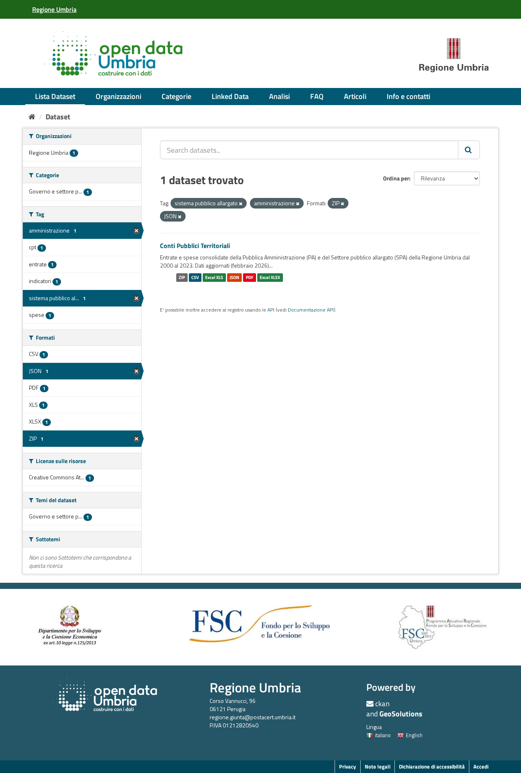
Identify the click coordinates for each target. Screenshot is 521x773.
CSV (195, 277)
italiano (383, 735)
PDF (250, 277)
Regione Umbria (255, 687)
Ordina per (396, 178)
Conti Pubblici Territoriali (195, 245)
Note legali (377, 766)
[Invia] (469, 150)
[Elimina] (241, 203)
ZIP (182, 277)
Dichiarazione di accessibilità (432, 766)
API (270, 310)
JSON (234, 277)
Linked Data (230, 96)
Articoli (355, 96)
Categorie (176, 96)
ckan (382, 703)
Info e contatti (408, 96)
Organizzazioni (118, 96)
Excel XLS (214, 277)
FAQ (317, 96)
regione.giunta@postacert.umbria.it (253, 717)
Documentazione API (311, 310)
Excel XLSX (270, 277)
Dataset (58, 116)
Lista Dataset (55, 96)
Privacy (347, 766)
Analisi (279, 96)
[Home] (31, 116)
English (414, 735)
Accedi (480, 766)
